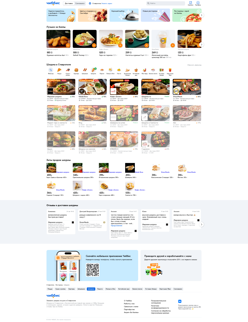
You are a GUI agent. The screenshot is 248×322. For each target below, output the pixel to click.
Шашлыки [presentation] (81, 289)
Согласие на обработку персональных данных (161, 312)
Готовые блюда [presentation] (151, 289)
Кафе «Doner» (103, 49)
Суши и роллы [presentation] (60, 289)
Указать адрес (107, 3)
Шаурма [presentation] (91, 289)
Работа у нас (129, 304)
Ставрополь (50, 285)
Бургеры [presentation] (72, 289)
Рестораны (59, 285)
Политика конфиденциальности (160, 307)
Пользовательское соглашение (158, 302)
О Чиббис (128, 301)
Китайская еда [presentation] (123, 289)
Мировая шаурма (52, 49)
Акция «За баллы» (131, 312)
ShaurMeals (155, 49)
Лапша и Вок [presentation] (110, 289)
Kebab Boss (76, 49)
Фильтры (51, 73)
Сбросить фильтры (194, 65)
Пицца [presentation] (50, 289)
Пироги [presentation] (100, 289)
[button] (58, 44)
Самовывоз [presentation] (178, 289)
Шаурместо (129, 49)
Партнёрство (129, 310)
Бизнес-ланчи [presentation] (137, 289)
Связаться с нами (131, 307)
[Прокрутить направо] (201, 15)
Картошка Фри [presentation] (165, 289)
